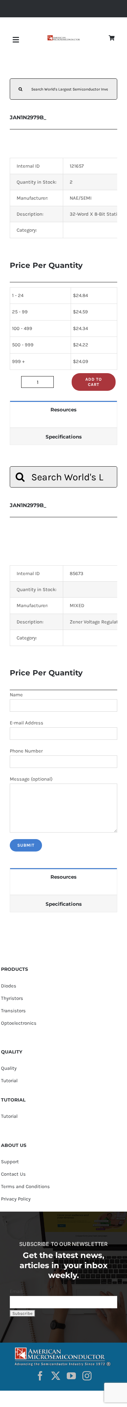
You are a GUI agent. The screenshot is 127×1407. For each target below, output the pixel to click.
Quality (9, 1068)
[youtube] (71, 1376)
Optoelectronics (18, 1023)
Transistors (13, 1011)
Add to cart (93, 382)
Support (10, 1162)
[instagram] (87, 1376)
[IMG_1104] (63, 37)
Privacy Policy (16, 1199)
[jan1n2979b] (63, 538)
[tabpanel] (63, 423)
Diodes (8, 986)
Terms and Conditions (25, 1186)
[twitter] (55, 1376)
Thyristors (12, 998)
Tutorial (9, 1081)
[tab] (63, 409)
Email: (16, 1291)
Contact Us (13, 1174)
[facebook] (40, 1376)
